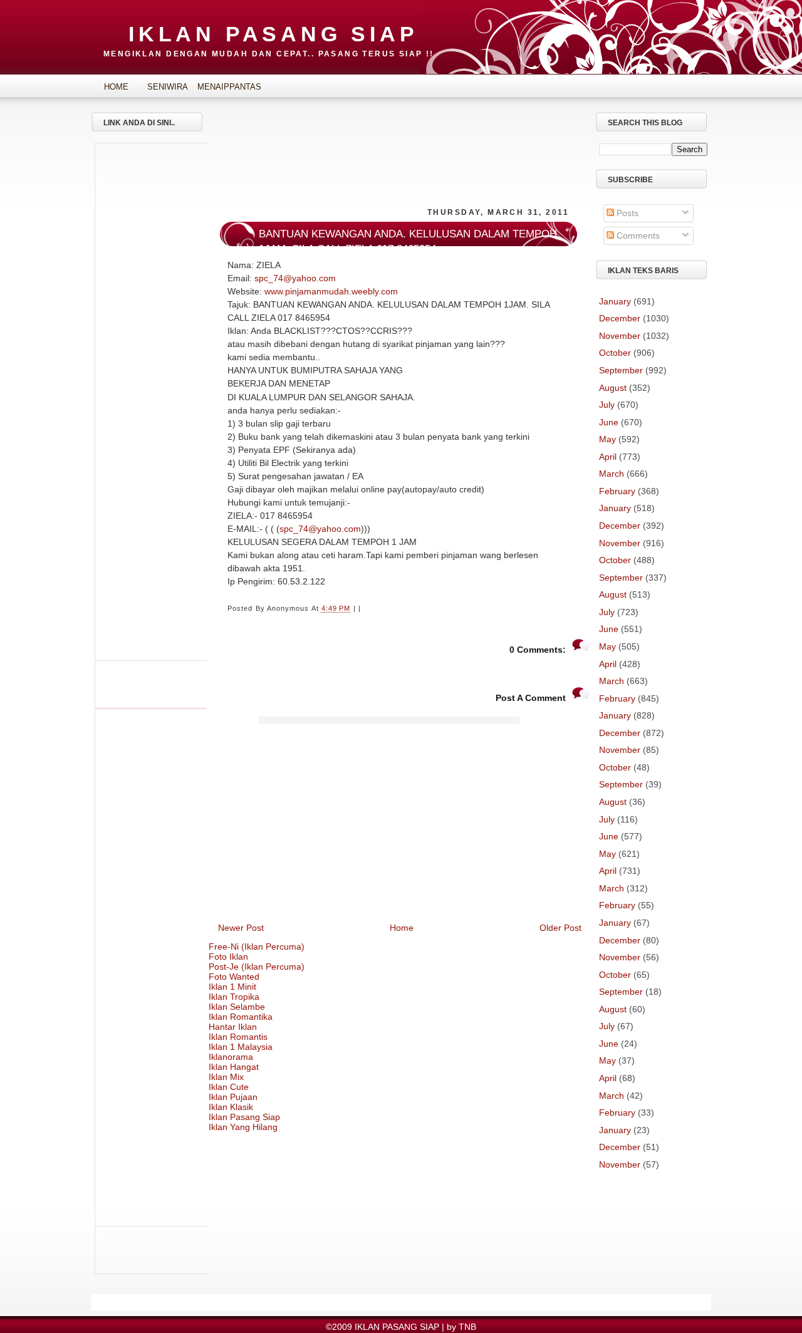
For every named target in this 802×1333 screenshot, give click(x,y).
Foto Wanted (234, 977)
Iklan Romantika (241, 1017)
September (621, 370)
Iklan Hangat (234, 1067)
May (607, 439)
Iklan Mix (226, 1077)
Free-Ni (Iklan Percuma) (257, 946)
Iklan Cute (229, 1087)
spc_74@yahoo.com (295, 278)
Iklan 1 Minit (232, 987)
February (617, 491)
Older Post (560, 928)
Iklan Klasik (231, 1107)
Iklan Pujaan (233, 1097)
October (615, 353)
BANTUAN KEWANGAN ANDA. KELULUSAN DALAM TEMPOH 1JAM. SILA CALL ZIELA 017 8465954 (408, 241)
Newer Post (241, 928)
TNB (467, 1327)
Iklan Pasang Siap (244, 1117)
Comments (637, 236)
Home (116, 86)
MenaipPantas (219, 86)
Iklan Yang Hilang (243, 1127)
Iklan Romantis (238, 1037)
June (608, 422)
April (608, 457)
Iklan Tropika (234, 997)
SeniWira (167, 86)
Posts (626, 213)
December (619, 318)
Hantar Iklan (233, 1027)
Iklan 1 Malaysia (241, 1047)
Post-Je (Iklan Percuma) (257, 967)
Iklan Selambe (237, 1007)
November (619, 336)
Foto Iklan (228, 957)
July (607, 405)
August (613, 388)
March (611, 474)
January (615, 301)
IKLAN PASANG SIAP (273, 34)
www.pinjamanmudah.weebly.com (331, 291)
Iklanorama (231, 1057)
